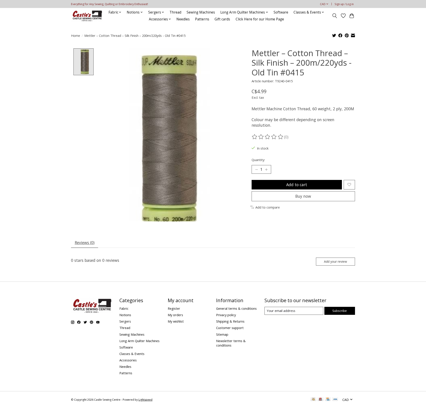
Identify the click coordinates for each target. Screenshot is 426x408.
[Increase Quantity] (266, 169)
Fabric (123, 308)
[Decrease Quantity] (256, 169)
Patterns (202, 19)
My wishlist (176, 321)
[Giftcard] (320, 399)
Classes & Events (131, 353)
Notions (125, 315)
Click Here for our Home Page (260, 19)
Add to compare (267, 207)
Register (174, 308)
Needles (183, 19)
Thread (175, 12)
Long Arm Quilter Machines (139, 341)
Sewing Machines (201, 12)
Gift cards (222, 19)
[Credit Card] (328, 399)
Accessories (128, 360)
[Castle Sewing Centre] (87, 16)
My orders (175, 315)
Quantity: (258, 160)
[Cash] (313, 399)
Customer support (230, 327)
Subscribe (339, 310)
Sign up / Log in (344, 4)
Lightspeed (145, 400)
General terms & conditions (236, 308)
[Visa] (335, 399)
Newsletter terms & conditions (231, 343)
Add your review (335, 261)
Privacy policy (226, 315)
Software (281, 12)
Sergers (125, 321)
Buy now (303, 196)
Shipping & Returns (230, 321)
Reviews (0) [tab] (85, 242)
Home (75, 35)
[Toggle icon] (334, 16)
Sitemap (222, 334)
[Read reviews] (268, 137)
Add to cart (296, 184)
